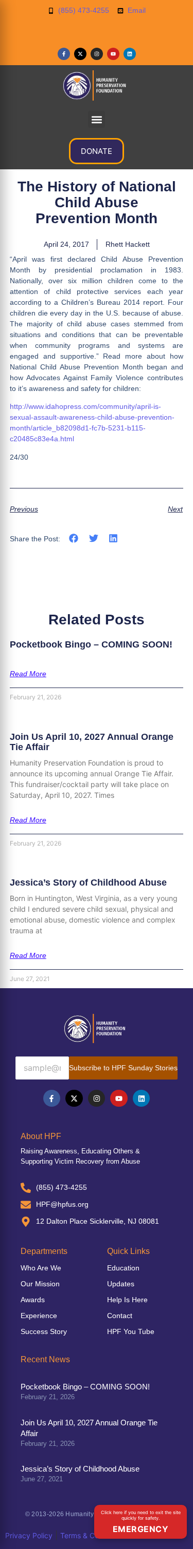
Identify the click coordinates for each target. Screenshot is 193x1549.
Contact (119, 1315)
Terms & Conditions (92, 1535)
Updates (120, 1284)
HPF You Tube (130, 1331)
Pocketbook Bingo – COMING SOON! (91, 644)
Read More (28, 673)
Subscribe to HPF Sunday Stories (123, 1068)
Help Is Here (127, 1300)
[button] (96, 119)
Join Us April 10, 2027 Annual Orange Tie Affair (91, 742)
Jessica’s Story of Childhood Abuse (88, 882)
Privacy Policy (28, 1535)
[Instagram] (97, 54)
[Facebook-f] (64, 54)
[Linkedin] (130, 54)
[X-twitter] (80, 54)
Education (123, 1268)
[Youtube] (113, 54)
